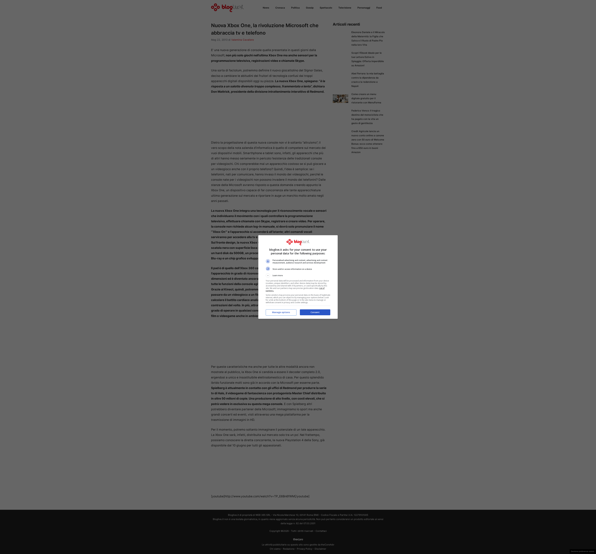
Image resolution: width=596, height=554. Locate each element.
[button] (298, 275)
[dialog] (298, 277)
